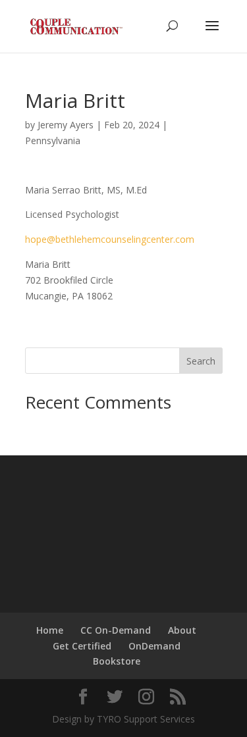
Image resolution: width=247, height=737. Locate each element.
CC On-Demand (115, 630)
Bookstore (116, 661)
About (182, 630)
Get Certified (82, 646)
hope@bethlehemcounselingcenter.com (109, 239)
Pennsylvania (52, 140)
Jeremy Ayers (66, 124)
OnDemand (154, 646)
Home (49, 630)
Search (200, 361)
